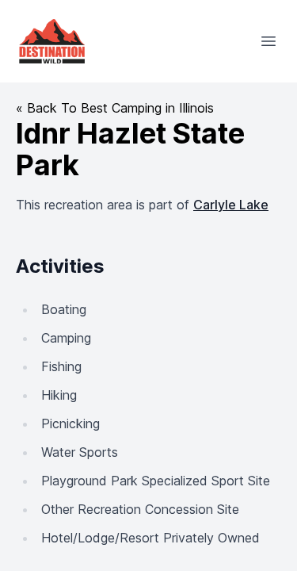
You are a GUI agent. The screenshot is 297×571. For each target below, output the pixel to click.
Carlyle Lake (230, 205)
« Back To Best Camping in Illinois (115, 108)
